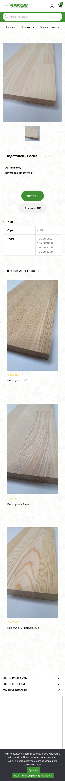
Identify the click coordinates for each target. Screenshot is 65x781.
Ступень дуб (50, 158)
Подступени (28, 27)
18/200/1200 (45, 251)
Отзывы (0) (32, 208)
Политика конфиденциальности (33, 775)
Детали (32, 196)
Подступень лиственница (46, 158)
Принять (33, 770)
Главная (11, 27)
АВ (41, 230)
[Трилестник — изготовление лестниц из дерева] (19, 5)
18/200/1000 (45, 243)
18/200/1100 (45, 247)
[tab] (32, 196)
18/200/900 (44, 238)
